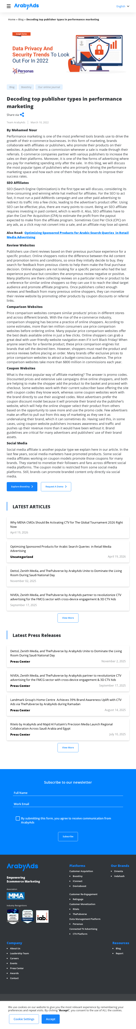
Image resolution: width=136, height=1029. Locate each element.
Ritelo (76, 909)
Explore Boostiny (20, 486)
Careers (14, 958)
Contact (14, 978)
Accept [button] (50, 1019)
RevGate (73, 891)
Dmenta (118, 871)
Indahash (119, 876)
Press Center (17, 968)
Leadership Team (19, 953)
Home (11, 19)
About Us (15, 948)
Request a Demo (54, 486)
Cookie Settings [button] (24, 1019)
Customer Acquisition (81, 871)
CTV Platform (80, 933)
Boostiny (78, 876)
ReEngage (78, 899)
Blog (21, 19)
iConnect (77, 881)
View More (68, 617)
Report (119, 953)
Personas (78, 924)
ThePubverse (80, 914)
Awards (14, 973)
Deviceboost (79, 886)
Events (13, 963)
